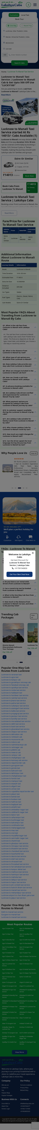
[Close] (33, 553)
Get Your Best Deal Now (19, 574)
